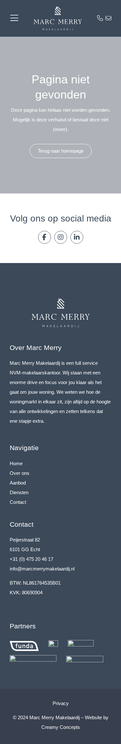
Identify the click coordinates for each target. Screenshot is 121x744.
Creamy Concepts (60, 727)
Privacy (61, 703)
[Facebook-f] (44, 237)
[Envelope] (108, 18)
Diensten (19, 492)
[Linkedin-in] (76, 237)
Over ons (19, 473)
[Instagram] (60, 237)
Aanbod (18, 482)
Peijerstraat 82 (25, 539)
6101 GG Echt (25, 549)
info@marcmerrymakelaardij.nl (42, 568)
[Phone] (100, 18)
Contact (18, 502)
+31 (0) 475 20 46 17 (31, 559)
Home (16, 463)
